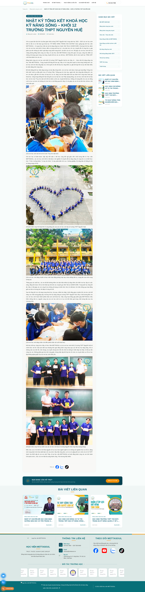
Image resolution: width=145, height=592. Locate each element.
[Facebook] (95, 550)
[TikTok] (121, 550)
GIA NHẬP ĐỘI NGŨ (84, 2)
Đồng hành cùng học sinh (36, 9)
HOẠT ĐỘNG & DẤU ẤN (70, 2)
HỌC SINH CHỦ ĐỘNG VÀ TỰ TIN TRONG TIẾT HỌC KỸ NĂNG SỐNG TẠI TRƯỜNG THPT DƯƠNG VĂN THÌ (71, 521)
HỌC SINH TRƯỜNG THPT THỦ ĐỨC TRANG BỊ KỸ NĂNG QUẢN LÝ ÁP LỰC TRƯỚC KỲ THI (112, 97)
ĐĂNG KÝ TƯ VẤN (112, 480)
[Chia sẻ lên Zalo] (62, 467)
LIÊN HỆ (94, 2)
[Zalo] (113, 550)
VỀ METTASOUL (56, 2)
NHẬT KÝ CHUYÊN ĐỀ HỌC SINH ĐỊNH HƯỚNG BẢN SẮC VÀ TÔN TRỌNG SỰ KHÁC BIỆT (112, 83)
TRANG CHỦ (46, 2)
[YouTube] (104, 550)
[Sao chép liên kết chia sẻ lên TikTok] (67, 467)
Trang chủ (25, 9)
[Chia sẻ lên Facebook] (57, 467)
